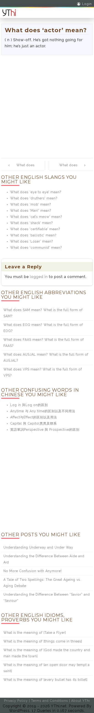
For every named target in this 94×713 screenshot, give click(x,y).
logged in (39, 277)
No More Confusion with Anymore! (32, 571)
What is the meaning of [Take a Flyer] (34, 632)
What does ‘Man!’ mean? (30, 210)
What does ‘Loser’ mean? (31, 241)
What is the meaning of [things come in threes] (42, 641)
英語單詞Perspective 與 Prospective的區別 (44, 429)
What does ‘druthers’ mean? (33, 198)
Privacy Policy (16, 700)
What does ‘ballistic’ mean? (33, 235)
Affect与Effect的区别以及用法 (33, 417)
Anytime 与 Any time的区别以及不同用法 (42, 411)
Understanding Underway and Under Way (38, 547)
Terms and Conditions (49, 700)
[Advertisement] (47, 104)
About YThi (80, 700)
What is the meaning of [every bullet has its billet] (45, 679)
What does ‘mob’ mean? (30, 204)
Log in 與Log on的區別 (29, 405)
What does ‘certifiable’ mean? (35, 229)
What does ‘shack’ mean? (31, 223)
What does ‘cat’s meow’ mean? (36, 217)
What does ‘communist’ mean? (36, 247)
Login (87, 4)
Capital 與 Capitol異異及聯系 (33, 423)
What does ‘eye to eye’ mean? (35, 192)
